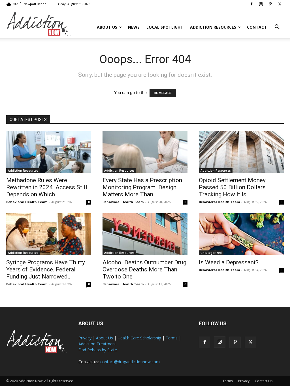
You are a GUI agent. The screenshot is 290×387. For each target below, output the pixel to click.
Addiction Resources (213, 27)
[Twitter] (279, 4)
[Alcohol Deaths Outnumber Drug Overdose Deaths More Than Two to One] (145, 234)
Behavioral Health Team (26, 202)
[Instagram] (261, 4)
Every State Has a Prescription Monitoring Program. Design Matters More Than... (142, 187)
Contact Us (263, 381)
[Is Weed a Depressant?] (241, 234)
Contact (257, 27)
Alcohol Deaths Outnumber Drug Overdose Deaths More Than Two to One (144, 269)
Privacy (84, 338)
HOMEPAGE (163, 93)
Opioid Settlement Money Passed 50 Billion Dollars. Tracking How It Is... (233, 187)
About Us (107, 27)
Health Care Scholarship (139, 338)
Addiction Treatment (97, 343)
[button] (277, 27)
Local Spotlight (164, 27)
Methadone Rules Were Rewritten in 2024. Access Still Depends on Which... (46, 187)
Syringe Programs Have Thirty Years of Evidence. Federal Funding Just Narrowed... (45, 269)
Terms (172, 338)
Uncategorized (211, 253)
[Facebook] (251, 4)
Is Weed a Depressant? (229, 262)
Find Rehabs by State (97, 349)
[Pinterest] (270, 4)
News (134, 27)
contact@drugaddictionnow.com (130, 361)
